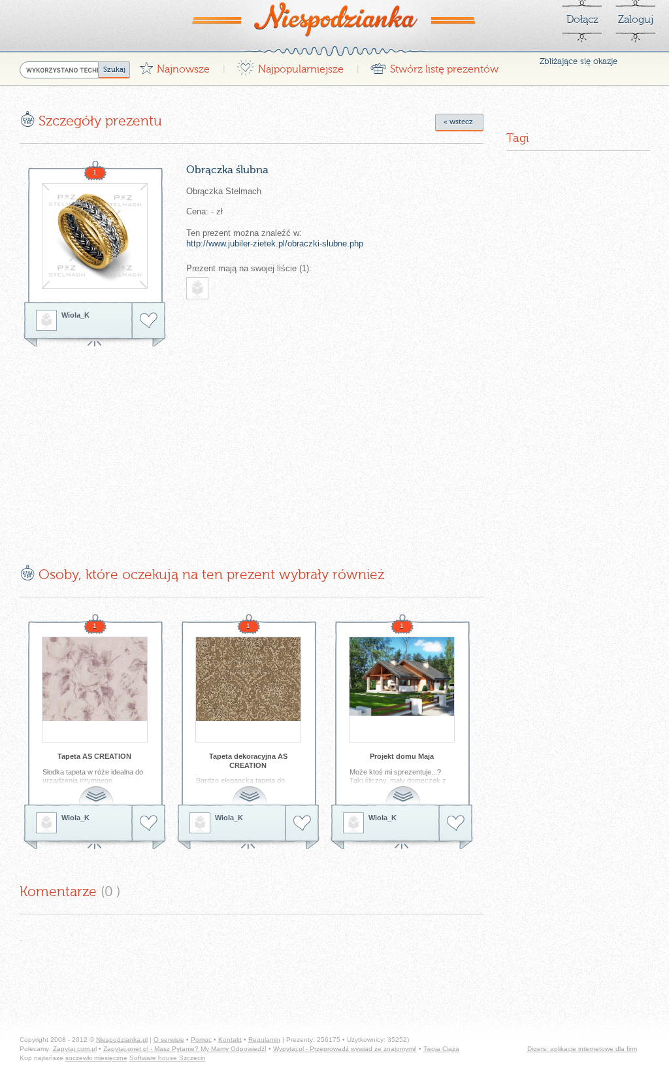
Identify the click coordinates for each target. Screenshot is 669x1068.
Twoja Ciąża (441, 1048)
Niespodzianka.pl (122, 1039)
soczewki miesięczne (96, 1057)
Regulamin (264, 1039)
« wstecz (458, 122)
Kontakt (230, 1039)
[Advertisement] (129, 445)
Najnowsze (174, 65)
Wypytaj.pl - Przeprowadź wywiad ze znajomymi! (345, 1048)
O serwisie (169, 1039)
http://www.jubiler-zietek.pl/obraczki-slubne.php (274, 243)
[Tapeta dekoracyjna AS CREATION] (248, 690)
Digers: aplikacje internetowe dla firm (582, 1048)
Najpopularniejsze (290, 65)
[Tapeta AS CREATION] (95, 690)
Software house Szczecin (167, 1057)
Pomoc (201, 1039)
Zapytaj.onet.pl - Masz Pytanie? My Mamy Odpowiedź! (185, 1048)
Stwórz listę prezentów (434, 65)
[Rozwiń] (97, 788)
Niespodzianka (334, 19)
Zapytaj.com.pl (75, 1048)
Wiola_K (75, 315)
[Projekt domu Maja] (402, 690)
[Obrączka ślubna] (95, 236)
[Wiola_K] (46, 320)
